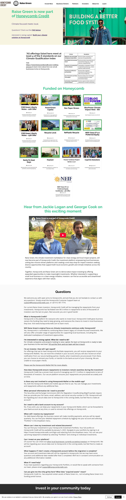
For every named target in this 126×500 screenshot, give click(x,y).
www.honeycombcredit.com (46, 323)
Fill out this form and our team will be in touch (67, 344)
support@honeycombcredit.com (36, 303)
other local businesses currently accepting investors (67, 442)
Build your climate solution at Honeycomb (29, 36)
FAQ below (36, 30)
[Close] (124, 497)
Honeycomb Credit (32, 16)
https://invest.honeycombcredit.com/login (40, 432)
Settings (109, 497)
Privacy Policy (77, 497)
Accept (118, 497)
